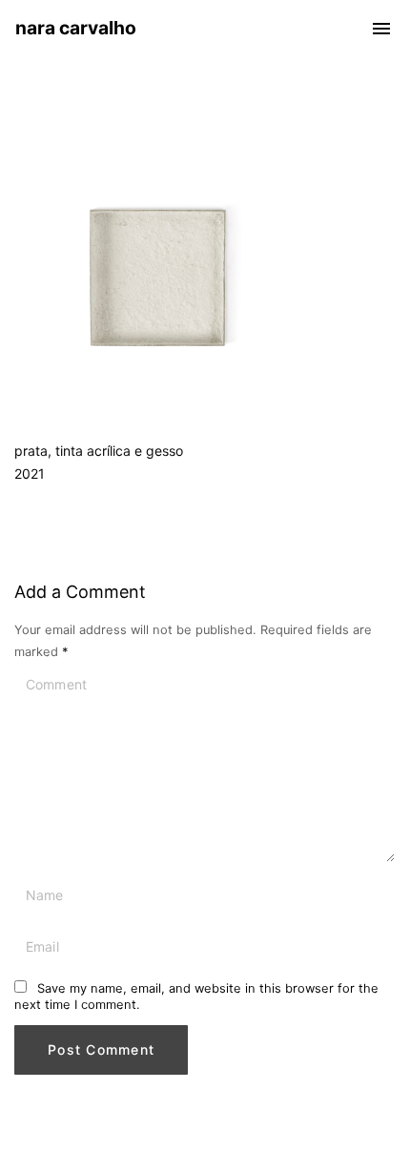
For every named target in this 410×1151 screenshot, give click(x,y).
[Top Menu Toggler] (381, 29)
